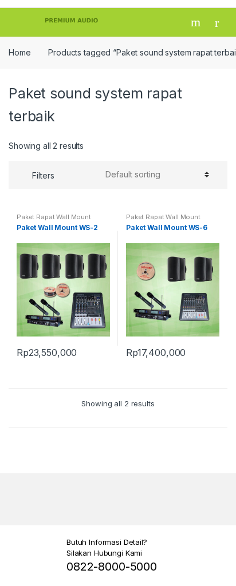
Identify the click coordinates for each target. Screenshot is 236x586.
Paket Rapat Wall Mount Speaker (54, 220)
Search (197, 22)
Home (19, 52)
